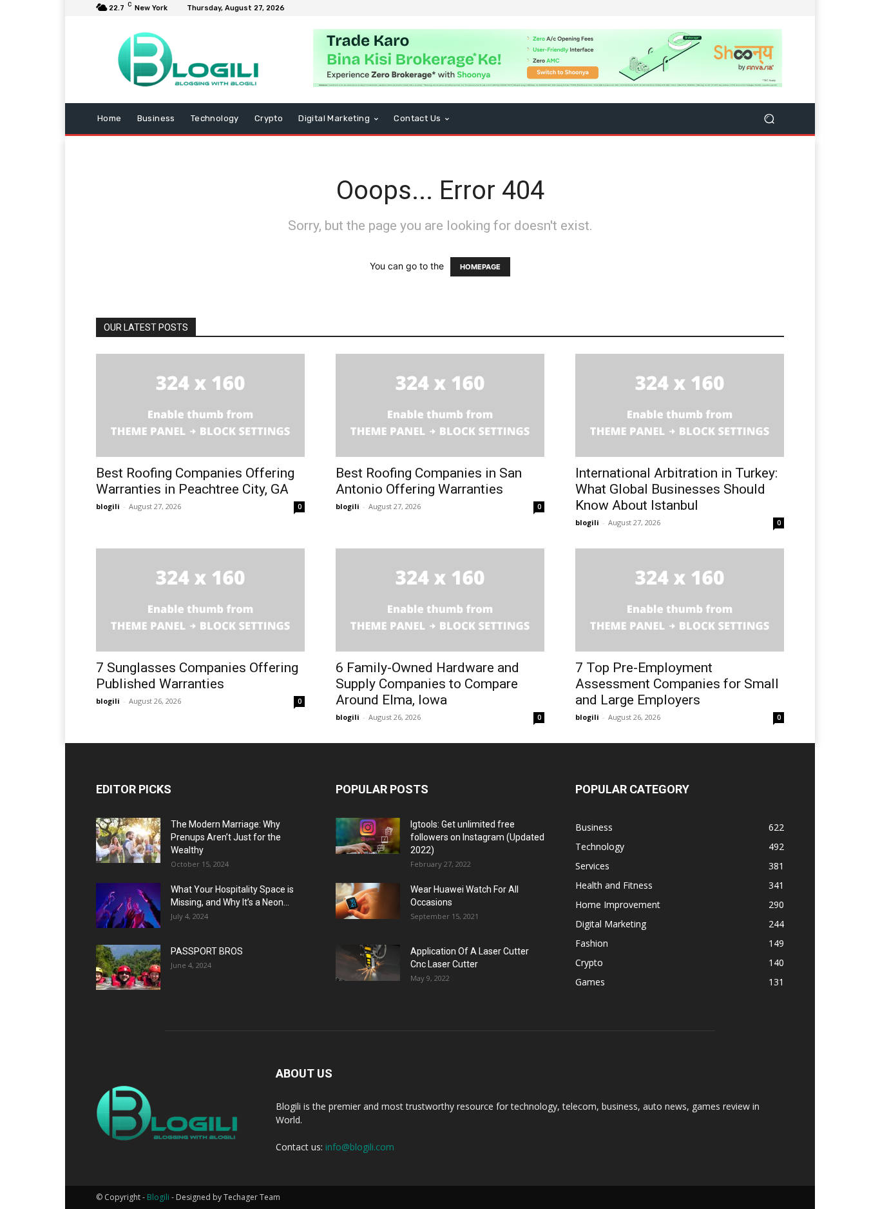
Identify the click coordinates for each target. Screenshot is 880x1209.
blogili (108, 506)
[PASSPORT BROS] (128, 967)
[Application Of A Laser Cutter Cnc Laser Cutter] (368, 963)
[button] (769, 119)
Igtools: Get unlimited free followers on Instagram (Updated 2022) (477, 837)
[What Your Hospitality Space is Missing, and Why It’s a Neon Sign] (128, 905)
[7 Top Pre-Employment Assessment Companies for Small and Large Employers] (679, 600)
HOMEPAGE (480, 266)
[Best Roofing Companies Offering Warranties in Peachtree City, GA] (200, 405)
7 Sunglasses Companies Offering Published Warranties (197, 676)
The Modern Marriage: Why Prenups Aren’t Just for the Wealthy (226, 837)
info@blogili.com (359, 1147)
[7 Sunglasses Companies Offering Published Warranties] (200, 600)
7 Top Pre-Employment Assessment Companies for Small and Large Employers (677, 684)
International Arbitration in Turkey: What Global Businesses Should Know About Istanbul (676, 489)
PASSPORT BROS (207, 951)
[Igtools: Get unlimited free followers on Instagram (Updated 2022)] (368, 836)
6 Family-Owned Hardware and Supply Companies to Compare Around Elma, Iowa (427, 684)
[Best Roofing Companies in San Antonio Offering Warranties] (440, 405)
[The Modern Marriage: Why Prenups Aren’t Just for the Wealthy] (128, 840)
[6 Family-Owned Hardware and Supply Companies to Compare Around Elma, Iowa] (440, 600)
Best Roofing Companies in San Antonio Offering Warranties (429, 481)
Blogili (158, 1197)
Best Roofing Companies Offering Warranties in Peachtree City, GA (195, 481)
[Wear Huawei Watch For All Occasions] (368, 901)
